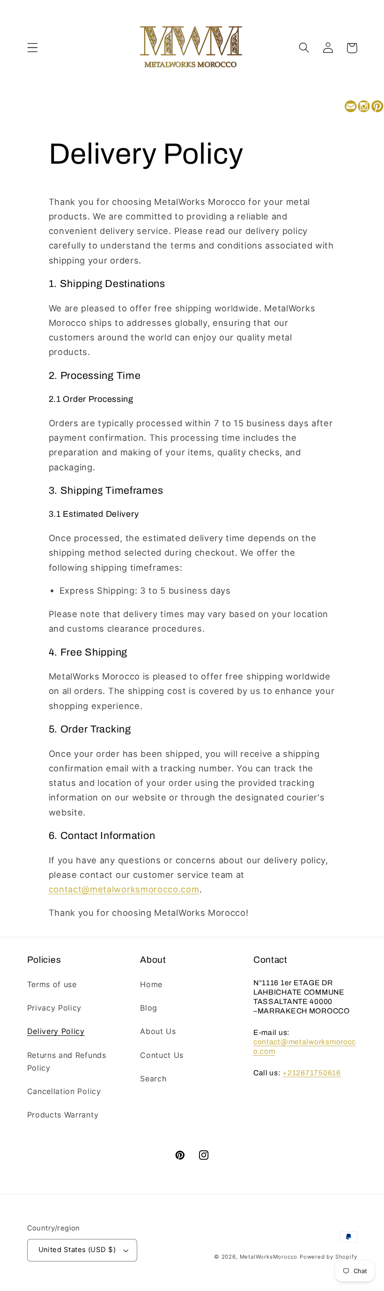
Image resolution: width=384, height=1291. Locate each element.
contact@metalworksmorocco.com (124, 889)
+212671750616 (311, 1073)
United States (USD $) (77, 1250)
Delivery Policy (56, 1031)
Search (153, 1078)
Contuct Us (162, 1055)
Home (151, 984)
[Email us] (350, 107)
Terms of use (52, 984)
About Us (158, 1031)
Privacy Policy (54, 1007)
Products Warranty (63, 1114)
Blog (148, 1007)
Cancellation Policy (64, 1091)
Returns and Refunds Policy (66, 1061)
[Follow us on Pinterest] (377, 107)
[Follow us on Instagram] (364, 107)
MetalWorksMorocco (269, 1256)
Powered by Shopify (328, 1256)
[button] (32, 48)
